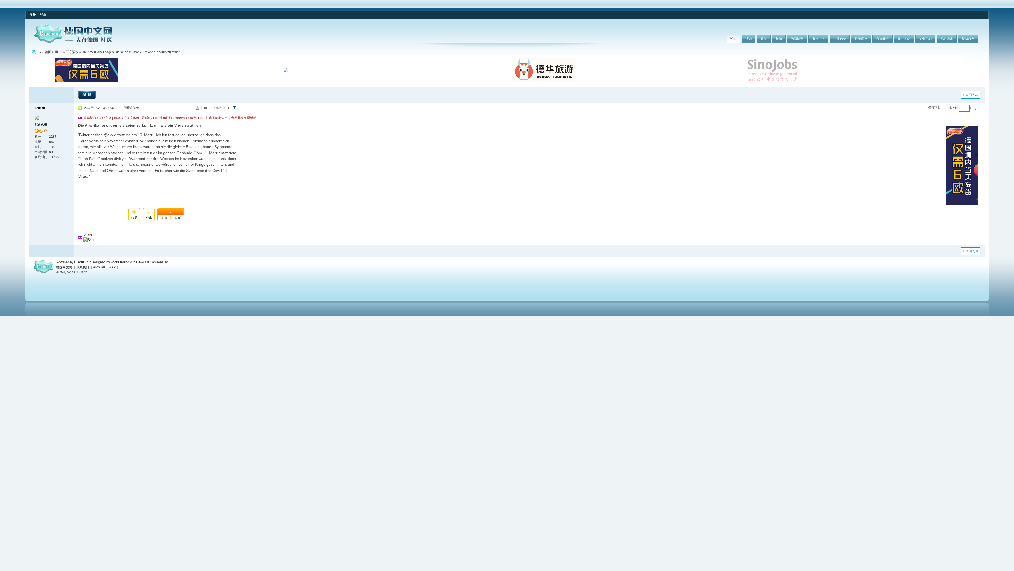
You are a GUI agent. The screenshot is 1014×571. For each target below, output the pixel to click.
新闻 (779, 39)
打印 (204, 108)
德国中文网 (64, 267)
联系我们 (82, 267)
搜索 (748, 39)
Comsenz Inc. (159, 262)
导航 (763, 39)
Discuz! (80, 262)
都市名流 (41, 125)
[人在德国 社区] (73, 42)
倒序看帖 (934, 107)
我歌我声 (882, 39)
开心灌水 (946, 39)
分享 (149, 218)
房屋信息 (839, 39)
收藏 (134, 218)
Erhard (40, 108)
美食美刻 (925, 39)
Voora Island (120, 262)
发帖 (88, 94)
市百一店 (818, 39)
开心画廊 (904, 39)
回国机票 (797, 39)
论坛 (733, 39)
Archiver (99, 267)
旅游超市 (968, 39)
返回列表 (972, 95)
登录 (43, 14)
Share (87, 234)
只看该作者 (131, 108)
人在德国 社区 (48, 52)
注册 (33, 14)
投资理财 (861, 39)
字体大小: (219, 108)
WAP (112, 267)
